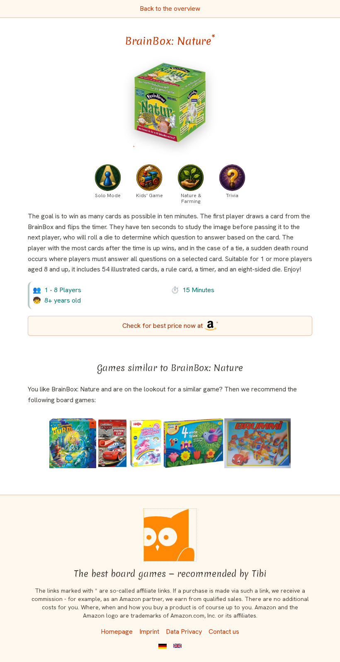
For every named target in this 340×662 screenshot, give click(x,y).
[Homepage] (170, 535)
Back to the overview (170, 8)
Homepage (117, 631)
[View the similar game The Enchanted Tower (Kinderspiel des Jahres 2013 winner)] (73, 443)
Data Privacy (184, 631)
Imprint (149, 631)
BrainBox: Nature (170, 41)
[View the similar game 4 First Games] (193, 443)
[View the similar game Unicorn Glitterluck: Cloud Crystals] (145, 443)
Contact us (224, 631)
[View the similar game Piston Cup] (112, 443)
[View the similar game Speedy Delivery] (257, 443)
